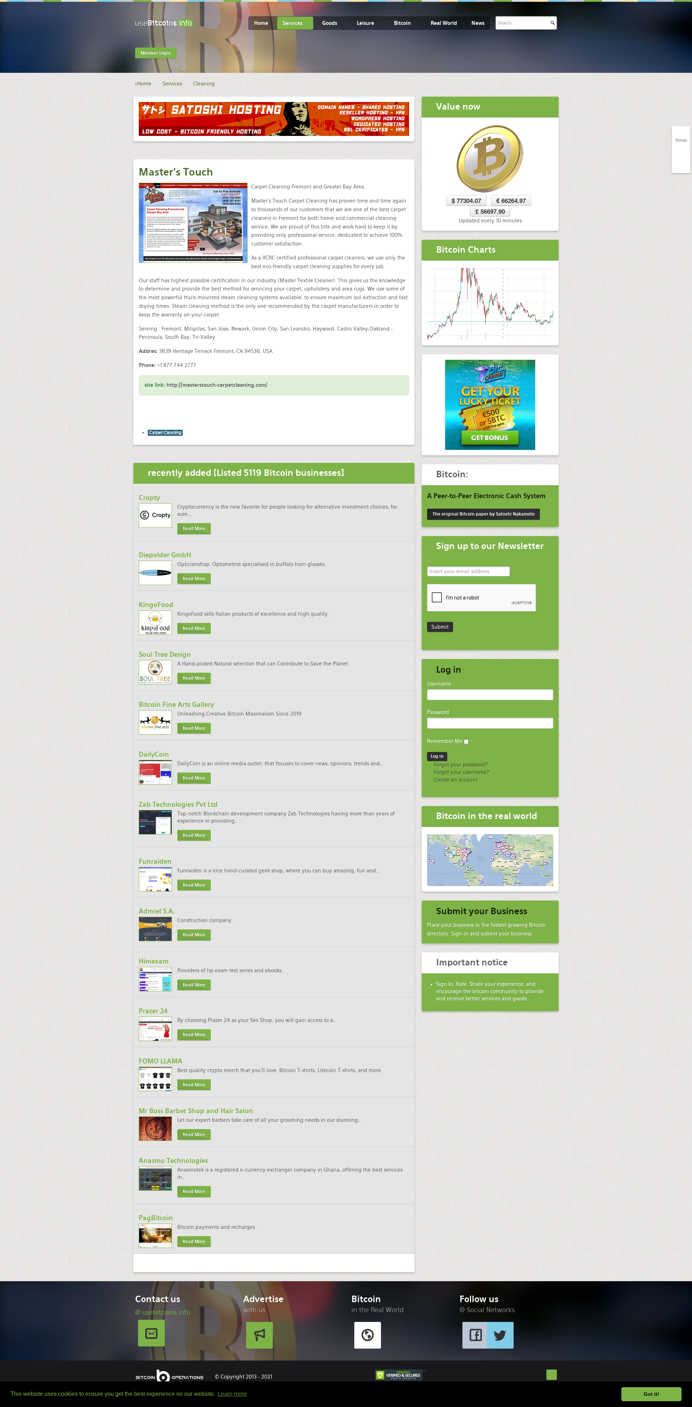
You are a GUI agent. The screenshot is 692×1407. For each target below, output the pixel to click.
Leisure (365, 23)
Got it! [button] (651, 1394)
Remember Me (444, 741)
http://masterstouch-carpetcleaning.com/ (217, 385)
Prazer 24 (153, 1011)
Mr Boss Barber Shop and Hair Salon (196, 1111)
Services (292, 23)
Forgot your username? (460, 772)
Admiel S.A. (157, 911)
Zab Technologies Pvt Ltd (178, 804)
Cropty (149, 497)
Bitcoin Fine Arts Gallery (176, 704)
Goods (329, 23)
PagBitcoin (156, 1218)
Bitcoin (402, 23)
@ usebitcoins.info (162, 1312)
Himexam (154, 961)
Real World (444, 23)
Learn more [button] (232, 1394)
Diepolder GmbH (165, 555)
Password (438, 712)
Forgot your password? (460, 764)
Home (261, 23)
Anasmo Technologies (173, 1160)
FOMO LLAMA (160, 1061)
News (477, 23)
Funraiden (155, 861)
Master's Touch (176, 172)
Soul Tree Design (165, 654)
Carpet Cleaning (165, 432)
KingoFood (156, 605)
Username (439, 684)
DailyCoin (154, 754)
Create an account (455, 780)
